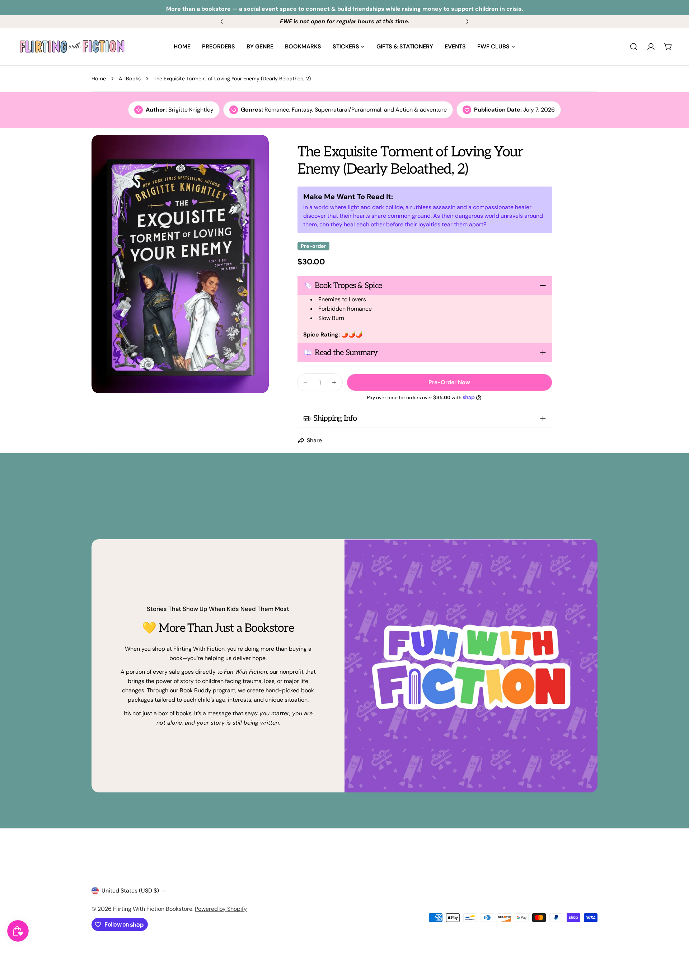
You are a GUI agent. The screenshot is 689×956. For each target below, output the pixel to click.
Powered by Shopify (221, 909)
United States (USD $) (130, 890)
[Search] (634, 46)
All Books (130, 78)
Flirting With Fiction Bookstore (152, 909)
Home (99, 78)
